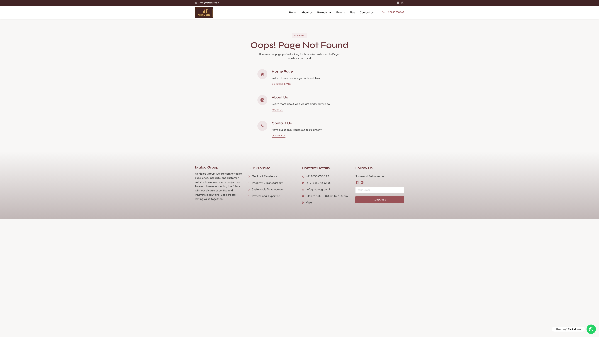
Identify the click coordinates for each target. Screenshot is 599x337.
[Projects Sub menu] (330, 12)
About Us (307, 12)
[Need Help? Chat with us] (591, 329)
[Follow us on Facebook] (357, 182)
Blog (352, 12)
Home (293, 12)
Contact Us (367, 12)
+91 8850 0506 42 (395, 12)
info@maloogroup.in (209, 2)
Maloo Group (206, 167)
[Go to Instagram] (403, 3)
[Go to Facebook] (398, 3)
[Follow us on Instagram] (362, 182)
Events (340, 12)
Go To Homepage (281, 84)
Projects (322, 12)
